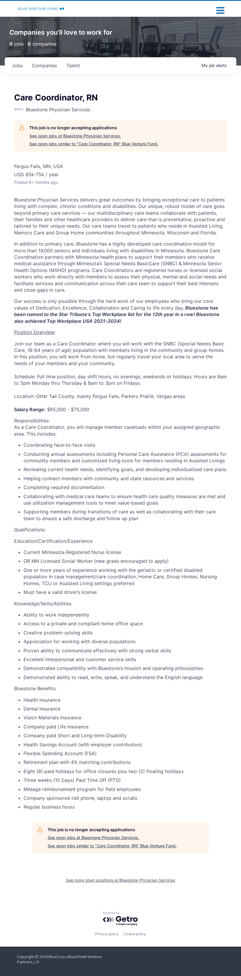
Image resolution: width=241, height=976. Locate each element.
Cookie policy (134, 934)
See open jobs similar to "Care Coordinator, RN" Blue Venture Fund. (93, 143)
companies (44, 65)
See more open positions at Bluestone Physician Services (120, 880)
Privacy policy (107, 934)
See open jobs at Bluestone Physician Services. (75, 135)
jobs (17, 65)
